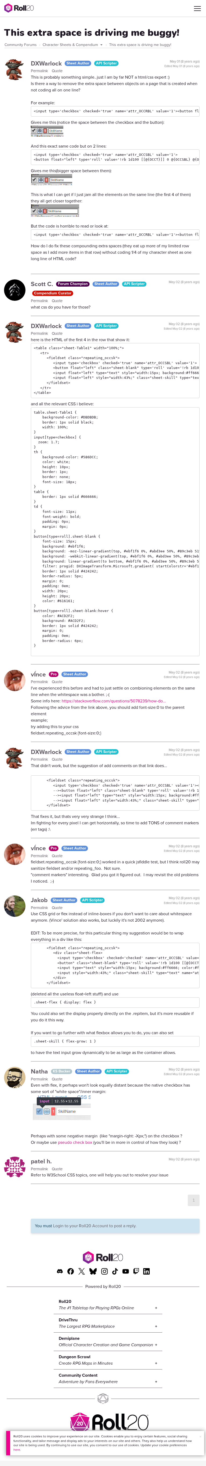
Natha (40, 1071)
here (16, 1449)
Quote (57, 71)
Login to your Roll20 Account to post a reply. (95, 1226)
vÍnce (39, 674)
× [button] (200, 1437)
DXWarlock (47, 63)
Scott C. (43, 283)
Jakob (40, 900)
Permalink (40, 71)
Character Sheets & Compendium (71, 45)
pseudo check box (75, 1142)
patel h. (41, 1161)
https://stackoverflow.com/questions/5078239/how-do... (114, 701)
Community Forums (21, 45)
